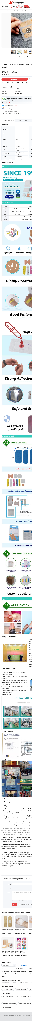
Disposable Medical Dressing (9, 1003)
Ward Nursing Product (20, 974)
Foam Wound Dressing (8, 989)
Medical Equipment (5, 974)
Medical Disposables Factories (10, 1000)
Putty (2, 968)
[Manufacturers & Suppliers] (16, 2)
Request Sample (26, 82)
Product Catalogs (22, 965)
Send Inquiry (14, 79)
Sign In (3, 113)
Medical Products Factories (23, 996)
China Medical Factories (8, 996)
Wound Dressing (25, 10)
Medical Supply (17, 10)
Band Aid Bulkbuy (7, 1007)
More (2, 1010)
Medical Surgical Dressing (25, 1003)
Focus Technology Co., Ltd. (18, 1015)
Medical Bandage (19, 968)
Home (2, 10)
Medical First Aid (23, 1000)
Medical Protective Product (7, 971)
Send (14, 904)
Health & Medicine (9, 10)
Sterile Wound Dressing (21, 989)
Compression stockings (20, 971)
